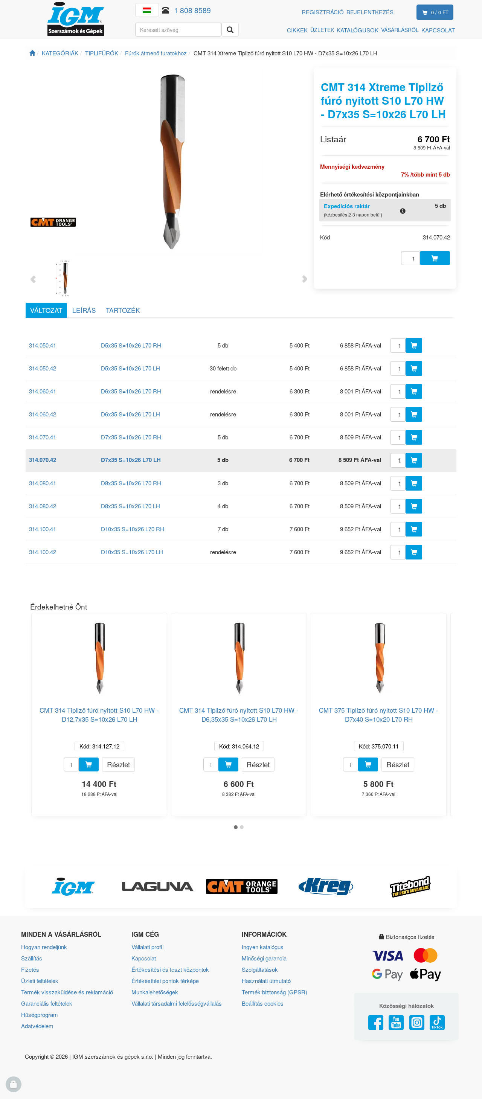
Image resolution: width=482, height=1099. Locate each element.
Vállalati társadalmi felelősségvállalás (176, 1003)
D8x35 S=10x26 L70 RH (131, 483)
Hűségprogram (39, 1014)
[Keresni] (230, 30)
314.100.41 (42, 529)
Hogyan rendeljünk (44, 947)
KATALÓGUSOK (357, 30)
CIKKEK (297, 30)
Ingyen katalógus (263, 947)
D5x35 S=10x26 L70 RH (131, 345)
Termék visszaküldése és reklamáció (67, 992)
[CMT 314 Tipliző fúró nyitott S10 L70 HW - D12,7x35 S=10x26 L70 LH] (99, 655)
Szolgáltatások (260, 969)
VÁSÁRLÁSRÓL (400, 30)
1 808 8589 (192, 10)
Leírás (84, 310)
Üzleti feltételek (39, 981)
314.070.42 (42, 460)
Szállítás (31, 958)
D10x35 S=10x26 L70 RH (132, 529)
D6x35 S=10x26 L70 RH (131, 391)
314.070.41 (42, 437)
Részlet (118, 764)
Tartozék (123, 310)
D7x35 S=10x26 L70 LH (131, 460)
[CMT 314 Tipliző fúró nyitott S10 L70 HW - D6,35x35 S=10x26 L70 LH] (239, 655)
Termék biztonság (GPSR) (274, 992)
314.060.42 (42, 414)
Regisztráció (323, 12)
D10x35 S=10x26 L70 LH (132, 552)
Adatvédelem (37, 1026)
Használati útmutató (266, 981)
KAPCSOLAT (438, 30)
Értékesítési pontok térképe (165, 981)
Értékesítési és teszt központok (170, 969)
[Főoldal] (32, 53)
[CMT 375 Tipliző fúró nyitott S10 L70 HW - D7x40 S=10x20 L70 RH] (378, 655)
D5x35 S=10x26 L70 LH (130, 368)
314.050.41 (42, 345)
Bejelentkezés (370, 12)
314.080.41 (42, 483)
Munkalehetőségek (154, 992)
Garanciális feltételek (46, 1003)
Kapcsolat (143, 958)
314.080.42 (42, 506)
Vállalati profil (147, 947)
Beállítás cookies (263, 1003)
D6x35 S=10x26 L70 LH (130, 414)
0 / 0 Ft (439, 12)
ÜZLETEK (322, 30)
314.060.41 (42, 391)
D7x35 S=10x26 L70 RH (131, 437)
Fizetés (30, 969)
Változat (46, 310)
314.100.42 (42, 552)
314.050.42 (42, 368)
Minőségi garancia (264, 958)
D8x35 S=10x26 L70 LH (130, 506)
